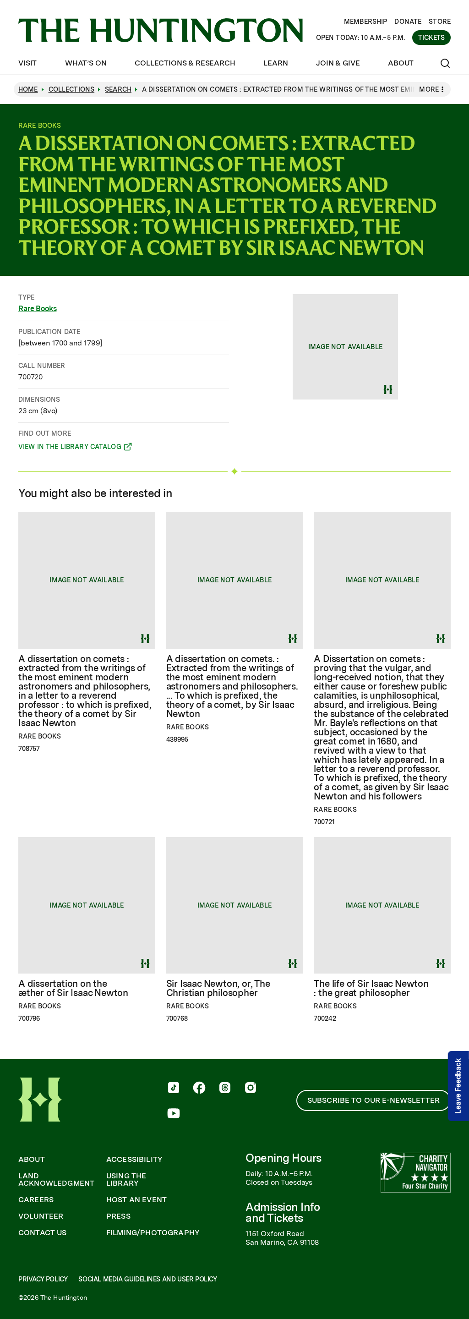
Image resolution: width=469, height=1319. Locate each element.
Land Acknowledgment (56, 1179)
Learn (275, 63)
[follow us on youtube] (173, 1114)
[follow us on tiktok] (173, 1088)
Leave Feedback (458, 1086)
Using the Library (126, 1179)
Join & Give (338, 63)
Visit (27, 63)
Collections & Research (185, 63)
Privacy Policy (42, 1279)
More (429, 89)
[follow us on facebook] (199, 1088)
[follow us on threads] (225, 1088)
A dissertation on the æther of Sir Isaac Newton (73, 988)
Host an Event (136, 1200)
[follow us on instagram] (250, 1088)
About (401, 63)
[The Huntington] (160, 30)
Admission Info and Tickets (282, 1212)
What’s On (86, 63)
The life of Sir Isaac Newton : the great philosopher (371, 988)
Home (28, 89)
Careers (36, 1200)
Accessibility (134, 1159)
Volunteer (40, 1216)
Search (118, 89)
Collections (72, 89)
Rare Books (37, 308)
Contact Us (42, 1233)
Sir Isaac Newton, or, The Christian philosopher (218, 988)
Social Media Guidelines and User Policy (147, 1279)
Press (118, 1216)
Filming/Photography (153, 1233)
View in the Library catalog (69, 448)
